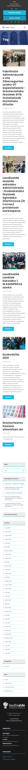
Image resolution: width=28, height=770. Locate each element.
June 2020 (7, 653)
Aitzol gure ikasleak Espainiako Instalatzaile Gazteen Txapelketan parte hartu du (14, 498)
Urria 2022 (7, 592)
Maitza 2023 (8, 573)
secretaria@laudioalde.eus (10, 741)
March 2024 (8, 566)
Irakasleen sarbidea (14, 12)
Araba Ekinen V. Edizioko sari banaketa (14, 484)
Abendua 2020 (8, 638)
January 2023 (8, 585)
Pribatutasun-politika (9, 759)
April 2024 (7, 562)
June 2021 (7, 623)
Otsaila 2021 (8, 634)
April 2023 (7, 577)
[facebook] (8, 22)
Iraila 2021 (7, 619)
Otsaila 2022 (8, 611)
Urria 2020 (7, 645)
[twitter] (15, 22)
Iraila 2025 (7, 543)
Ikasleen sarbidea (14, 18)
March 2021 (8, 630)
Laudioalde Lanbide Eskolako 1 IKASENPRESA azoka (12, 280)
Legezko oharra (7, 757)
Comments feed (9, 687)
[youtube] (19, 22)
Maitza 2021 (8, 626)
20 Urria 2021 (7, 361)
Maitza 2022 (8, 600)
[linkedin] (11, 22)
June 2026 (7, 528)
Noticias (7, 666)
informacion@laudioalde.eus (14, 720)
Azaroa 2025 (8, 539)
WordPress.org (8, 691)
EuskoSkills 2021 (11, 356)
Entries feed (8, 683)
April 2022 (7, 604)
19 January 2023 (7, 108)
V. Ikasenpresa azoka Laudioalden (13, 493)
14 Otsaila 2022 (7, 291)
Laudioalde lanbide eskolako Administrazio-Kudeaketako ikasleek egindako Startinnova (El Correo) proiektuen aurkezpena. (14, 194)
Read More (8, 148)
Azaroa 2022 (8, 588)
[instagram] (22, 22)
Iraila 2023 (7, 569)
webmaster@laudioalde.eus (11, 745)
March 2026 (8, 532)
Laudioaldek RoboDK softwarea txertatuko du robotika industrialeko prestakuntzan (14, 505)
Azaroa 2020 (8, 642)
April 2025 (7, 547)
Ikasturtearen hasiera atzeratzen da (13, 426)
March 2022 (8, 607)
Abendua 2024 (8, 550)
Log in (6, 679)
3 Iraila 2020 (6, 433)
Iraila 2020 (7, 649)
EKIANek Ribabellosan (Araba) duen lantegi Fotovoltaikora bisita (14, 488)
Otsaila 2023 (8, 581)
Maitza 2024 (8, 558)
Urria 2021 (7, 615)
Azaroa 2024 (8, 554)
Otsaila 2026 (8, 535)
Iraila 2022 (7, 596)
